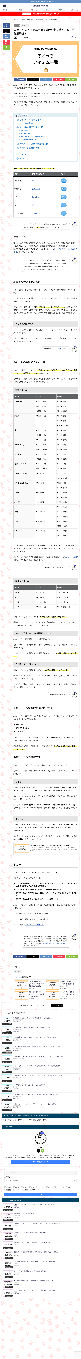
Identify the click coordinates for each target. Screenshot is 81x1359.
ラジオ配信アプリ (47, 10)
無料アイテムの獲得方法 (28, 148)
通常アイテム (24, 130)
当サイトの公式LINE (59, 943)
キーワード (8, 1169)
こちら (61, 348)
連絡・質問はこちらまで (40, 1161)
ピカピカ (35, 205)
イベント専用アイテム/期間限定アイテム (33, 136)
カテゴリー (8, 1177)
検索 (40, 1194)
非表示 (25, 115)
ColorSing (35, 197)
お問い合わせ (74, 10)
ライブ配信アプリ (32, 10)
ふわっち (17, 25)
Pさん (75, 37)
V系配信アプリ (61, 10)
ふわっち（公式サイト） (34, 924)
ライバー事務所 (18, 10)
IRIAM (34, 213)
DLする (63, 180)
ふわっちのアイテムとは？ (29, 120)
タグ (5, 1184)
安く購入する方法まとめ (28, 139)
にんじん (23, 154)
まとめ (21, 158)
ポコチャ (35, 180)
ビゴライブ (36, 189)
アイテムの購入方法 (26, 123)
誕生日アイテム (25, 133)
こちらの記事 (59, 249)
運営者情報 (5, 10)
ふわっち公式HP (71, 557)
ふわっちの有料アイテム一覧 (30, 127)
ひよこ (22, 151)
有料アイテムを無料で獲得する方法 (32, 144)
